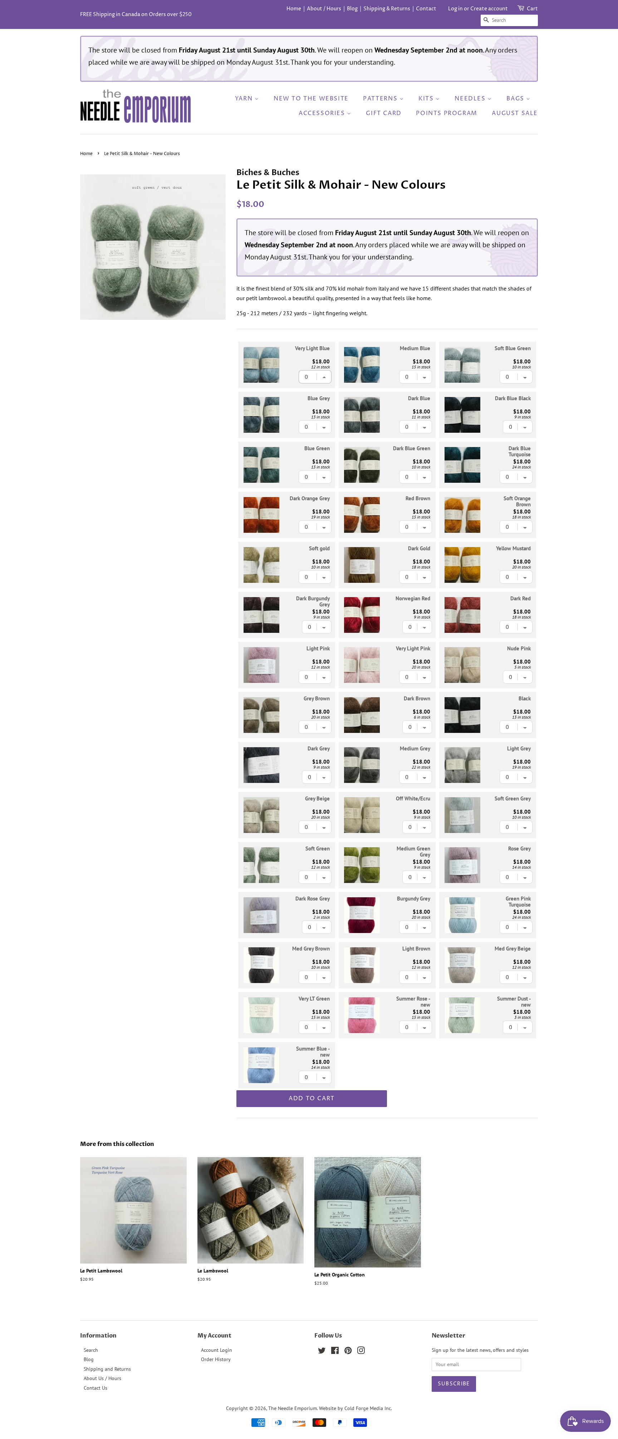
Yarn (245, 99)
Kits (427, 99)
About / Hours (324, 8)
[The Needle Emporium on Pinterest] (348, 1352)
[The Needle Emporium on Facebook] (335, 1352)
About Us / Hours (102, 1378)
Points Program (446, 113)
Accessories (323, 113)
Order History (216, 1359)
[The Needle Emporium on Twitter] (322, 1352)
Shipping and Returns (107, 1369)
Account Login (216, 1350)
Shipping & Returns (386, 8)
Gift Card (383, 113)
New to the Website (311, 99)
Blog (352, 8)
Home (293, 8)
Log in (455, 8)
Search (91, 1350)
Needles (471, 99)
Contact (426, 8)
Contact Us (95, 1388)
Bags (516, 99)
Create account (489, 8)
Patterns (381, 99)
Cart (532, 8)
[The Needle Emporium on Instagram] (361, 1352)
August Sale (515, 113)
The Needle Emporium (292, 1408)
